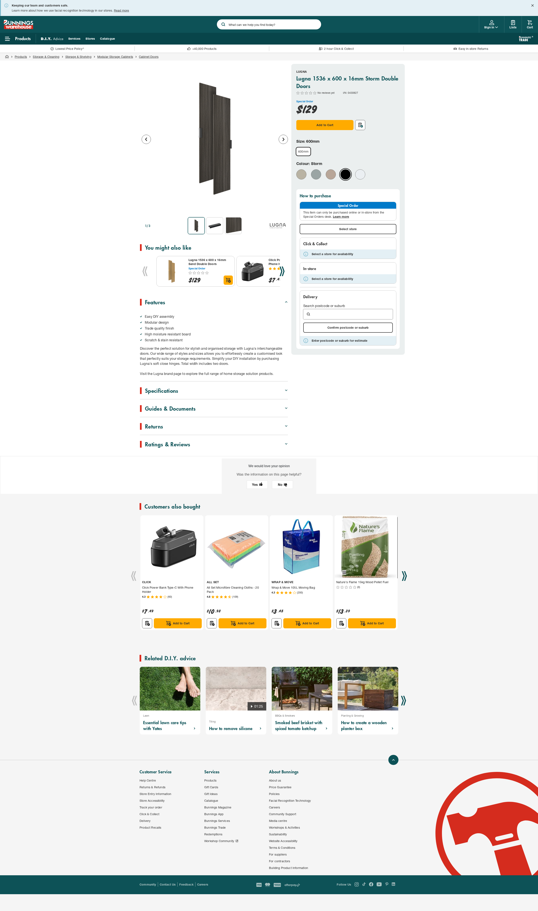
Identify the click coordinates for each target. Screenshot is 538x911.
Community (148, 884)
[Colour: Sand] (330, 174)
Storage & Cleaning (46, 56)
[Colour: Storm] (345, 174)
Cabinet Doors (148, 56)
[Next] (282, 271)
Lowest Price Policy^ (69, 48)
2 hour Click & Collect (339, 48)
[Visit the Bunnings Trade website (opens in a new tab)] (526, 39)
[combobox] (269, 24)
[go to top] (393, 760)
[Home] (7, 56)
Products (21, 56)
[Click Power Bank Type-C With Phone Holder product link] (252, 271)
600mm (303, 151)
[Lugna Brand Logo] (277, 225)
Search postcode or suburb (324, 306)
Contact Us (168, 884)
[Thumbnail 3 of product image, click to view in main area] (233, 225)
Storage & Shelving (78, 56)
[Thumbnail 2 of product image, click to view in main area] (214, 225)
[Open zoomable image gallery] (283, 208)
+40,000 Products (204, 48)
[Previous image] (146, 139)
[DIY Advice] (52, 39)
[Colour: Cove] (301, 174)
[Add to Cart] (228, 280)
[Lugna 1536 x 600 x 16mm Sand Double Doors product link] (172, 271)
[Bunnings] (18, 28)
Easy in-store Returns (473, 48)
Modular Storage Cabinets (115, 56)
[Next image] (283, 139)
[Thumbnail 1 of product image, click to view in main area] (196, 225)
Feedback (186, 884)
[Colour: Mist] (316, 174)
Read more (121, 10)
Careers (202, 884)
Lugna (301, 71)
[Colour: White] (360, 174)
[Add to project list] (360, 125)
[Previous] (145, 271)
